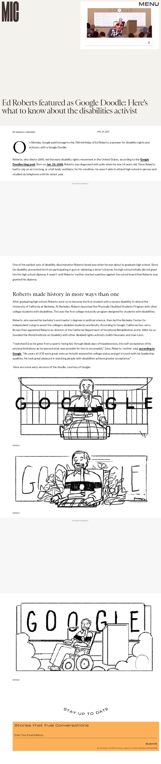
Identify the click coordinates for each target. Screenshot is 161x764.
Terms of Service (139, 748)
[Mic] (10, 11)
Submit (151, 743)
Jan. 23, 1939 (55, 164)
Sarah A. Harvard (25, 132)
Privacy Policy (152, 748)
